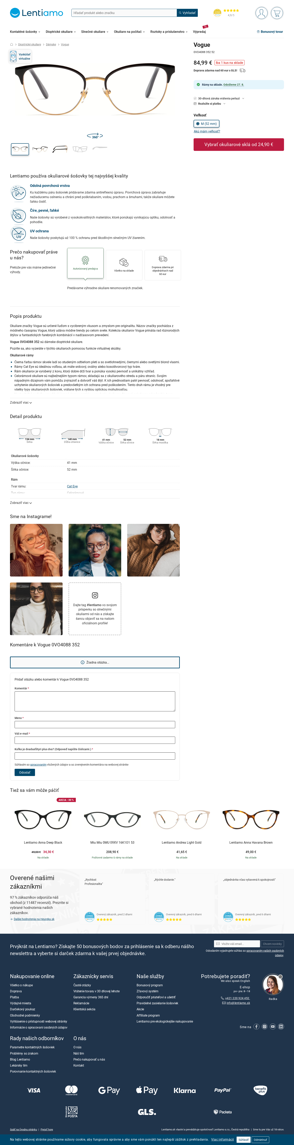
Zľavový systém (147, 991)
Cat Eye (72, 486)
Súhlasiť (244, 1140)
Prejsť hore (47, 1129)
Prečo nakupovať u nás (89, 1059)
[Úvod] (11, 44)
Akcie (140, 1009)
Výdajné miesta (20, 1003)
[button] (20, 149)
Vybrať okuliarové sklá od (238, 144)
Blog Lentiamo (20, 1059)
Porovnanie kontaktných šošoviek (33, 1071)
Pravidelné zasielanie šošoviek (157, 1003)
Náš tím (78, 1053)
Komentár (22, 688)
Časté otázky (82, 985)
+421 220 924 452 (237, 998)
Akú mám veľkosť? (207, 131)
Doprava (16, 991)
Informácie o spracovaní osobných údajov (38, 1027)
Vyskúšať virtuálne (24, 56)
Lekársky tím (18, 1065)
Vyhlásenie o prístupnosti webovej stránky (38, 1021)
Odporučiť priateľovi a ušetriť (156, 997)
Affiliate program (148, 1015)
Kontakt (78, 1065)
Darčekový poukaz (22, 1009)
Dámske (51, 44)
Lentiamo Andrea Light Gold (181, 842)
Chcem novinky (272, 944)
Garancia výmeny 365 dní (90, 997)
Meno (19, 718)
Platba (14, 997)
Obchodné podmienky (25, 1015)
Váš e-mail (22, 733)
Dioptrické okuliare (29, 44)
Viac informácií (222, 1139)
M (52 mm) (209, 123)
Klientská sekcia (84, 1009)
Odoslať (24, 772)
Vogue (65, 44)
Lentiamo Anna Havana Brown (251, 842)
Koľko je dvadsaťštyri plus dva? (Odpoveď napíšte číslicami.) (54, 749)
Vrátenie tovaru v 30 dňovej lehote (96, 991)
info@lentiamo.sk (238, 1003)
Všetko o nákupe (21, 985)
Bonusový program (150, 985)
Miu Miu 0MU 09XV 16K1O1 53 (112, 842)
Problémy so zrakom (24, 1053)
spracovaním (38, 764)
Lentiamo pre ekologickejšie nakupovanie (165, 1021)
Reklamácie (81, 1003)
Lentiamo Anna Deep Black (43, 842)
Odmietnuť (260, 1140)
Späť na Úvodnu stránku (23, 1129)
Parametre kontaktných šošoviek (32, 1047)
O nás (77, 1047)
